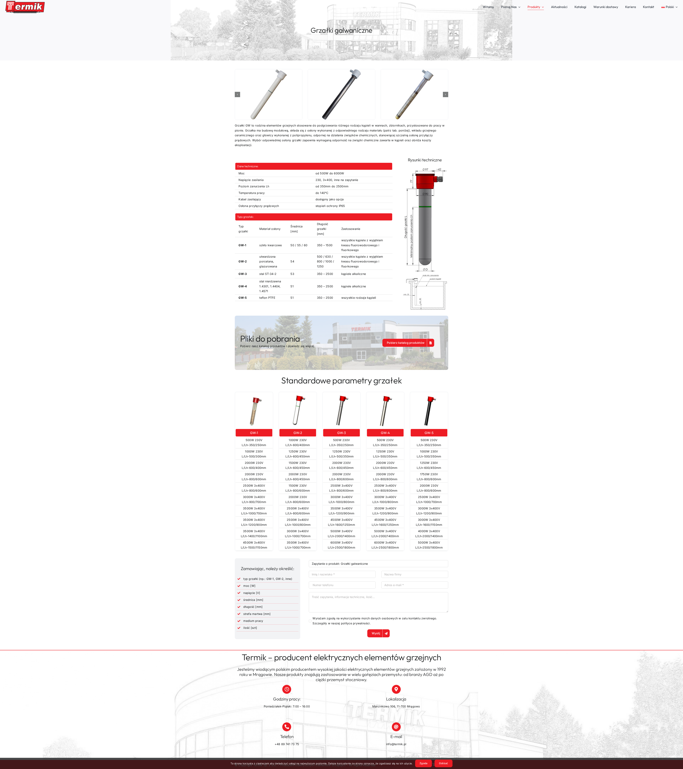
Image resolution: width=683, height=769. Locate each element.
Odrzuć (443, 763)
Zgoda (423, 763)
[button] (237, 94)
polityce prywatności (355, 623)
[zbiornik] (424, 274)
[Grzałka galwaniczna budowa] (424, 168)
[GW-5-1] (414, 94)
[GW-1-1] (341, 94)
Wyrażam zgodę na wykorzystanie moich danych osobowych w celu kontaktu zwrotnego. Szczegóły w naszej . (375, 621)
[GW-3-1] (268, 94)
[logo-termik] (25, 2)
